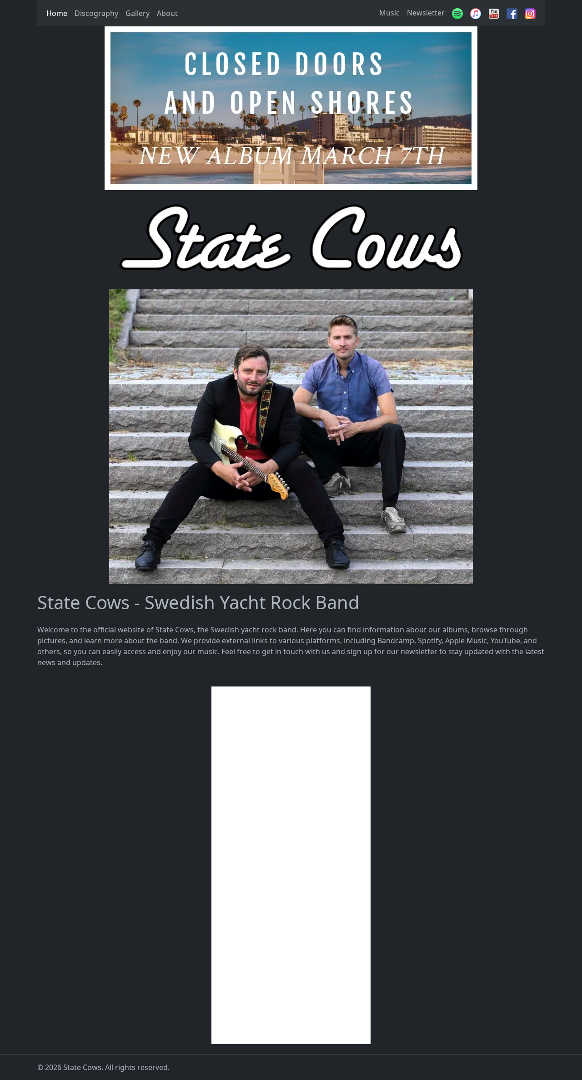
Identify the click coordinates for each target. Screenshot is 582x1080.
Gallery (137, 13)
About (167, 13)
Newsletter (426, 13)
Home (56, 13)
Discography (96, 13)
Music (389, 13)
